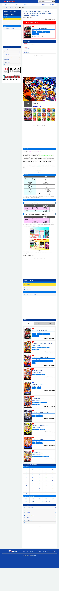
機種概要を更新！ (27, 52)
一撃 (6, 7)
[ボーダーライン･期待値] (25, 294)
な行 (53, 498)
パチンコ (25, 4)
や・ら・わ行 (46, 501)
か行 (33, 498)
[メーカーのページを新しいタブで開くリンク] (25, 522)
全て (29, 323)
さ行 (39, 498)
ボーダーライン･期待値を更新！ (29, 44)
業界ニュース (52, 4)
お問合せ (48, 551)
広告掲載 (44, 551)
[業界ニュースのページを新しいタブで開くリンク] (25, 520)
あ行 (26, 498)
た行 (46, 498)
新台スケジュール (34, 4)
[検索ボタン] (53, 1)
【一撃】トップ (7, 4)
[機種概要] (25, 284)
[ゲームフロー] (25, 289)
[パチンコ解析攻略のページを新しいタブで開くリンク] (25, 512)
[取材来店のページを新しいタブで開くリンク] (25, 517)
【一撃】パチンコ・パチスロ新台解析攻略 (9, 1)
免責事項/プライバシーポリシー (31, 551)
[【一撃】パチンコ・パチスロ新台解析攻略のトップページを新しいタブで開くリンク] (25, 507)
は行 (26, 501)
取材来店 (43, 4)
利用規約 (39, 551)
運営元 (24, 551)
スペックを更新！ (27, 48)
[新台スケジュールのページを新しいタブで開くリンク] (25, 515)
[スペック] (25, 287)
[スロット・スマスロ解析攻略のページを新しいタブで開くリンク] (25, 510)
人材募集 (53, 551)
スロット (15, 4)
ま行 (33, 501)
